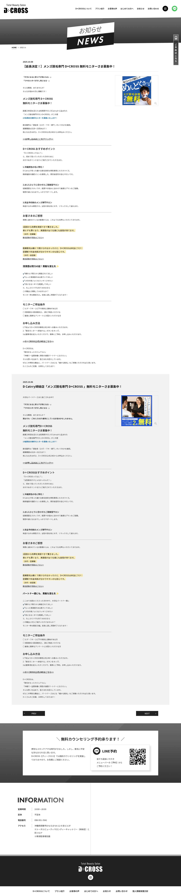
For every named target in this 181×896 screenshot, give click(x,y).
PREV (34, 713)
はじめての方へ (127, 8)
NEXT (147, 713)
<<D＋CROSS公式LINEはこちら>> (38, 341)
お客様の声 (112, 8)
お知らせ (140, 8)
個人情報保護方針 (140, 891)
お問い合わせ (153, 8)
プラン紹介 (99, 8)
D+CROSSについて (83, 8)
